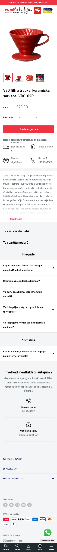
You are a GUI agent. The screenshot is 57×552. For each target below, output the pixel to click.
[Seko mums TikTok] (29, 505)
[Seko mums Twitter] (11, 505)
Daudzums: (8, 117)
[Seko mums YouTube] (23, 505)
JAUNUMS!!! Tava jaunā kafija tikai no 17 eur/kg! (28, 2)
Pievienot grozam (28, 129)
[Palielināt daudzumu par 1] (36, 117)
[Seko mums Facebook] (5, 505)
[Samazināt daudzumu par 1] (19, 117)
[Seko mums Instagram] (17, 505)
